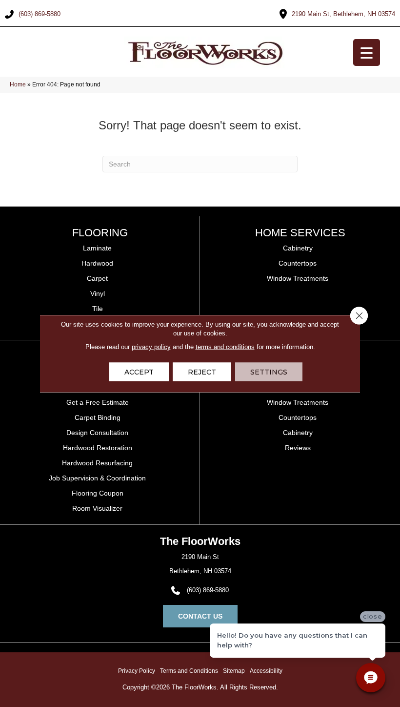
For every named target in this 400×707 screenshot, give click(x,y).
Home (18, 84)
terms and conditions (225, 347)
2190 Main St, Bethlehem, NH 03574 (343, 14)
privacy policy (151, 347)
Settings (268, 372)
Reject (202, 372)
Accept (139, 372)
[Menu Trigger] (366, 52)
